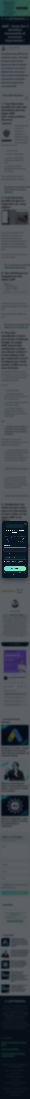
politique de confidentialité (13, 563)
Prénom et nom (8, 545)
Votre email (7, 554)
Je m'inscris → (15, 568)
